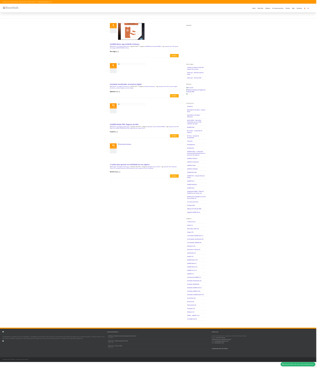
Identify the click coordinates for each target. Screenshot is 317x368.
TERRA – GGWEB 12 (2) (193, 315)
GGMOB (118, 48)
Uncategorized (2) (192, 319)
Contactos (190, 141)
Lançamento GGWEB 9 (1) (194, 277)
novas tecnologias (129, 88)
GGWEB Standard (192, 184)
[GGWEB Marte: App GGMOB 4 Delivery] (131, 31)
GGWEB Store (190, 188)
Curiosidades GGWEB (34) (194, 242)
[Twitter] (214, 352)
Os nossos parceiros (192, 202)
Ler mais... (174, 55)
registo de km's (141, 128)
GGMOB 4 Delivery (124, 48)
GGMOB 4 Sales (191, 165)
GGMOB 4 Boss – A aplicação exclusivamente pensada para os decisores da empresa (196, 153)
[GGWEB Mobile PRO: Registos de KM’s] (131, 111)
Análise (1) (190, 225)
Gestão (158, 166)
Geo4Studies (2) (191, 253)
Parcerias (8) (190, 301)
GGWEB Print (190, 181)
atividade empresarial (121, 168)
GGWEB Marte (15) (192, 267)
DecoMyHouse (191, 144)
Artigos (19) (190, 232)
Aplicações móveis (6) (193, 228)
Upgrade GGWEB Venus (193, 212)
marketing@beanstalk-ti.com (44, 2)
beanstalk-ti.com (219, 343)
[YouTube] (216, 352)
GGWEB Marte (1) (192, 263)
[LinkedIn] (218, 352)
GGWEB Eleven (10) (192, 260)
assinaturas (112, 88)
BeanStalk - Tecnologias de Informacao (120, 46)
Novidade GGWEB (156, 46)
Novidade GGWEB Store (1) (194, 287)
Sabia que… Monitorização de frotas (118, 341)
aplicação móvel (168, 46)
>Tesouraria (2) (191, 222)
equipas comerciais (143, 168)
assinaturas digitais (120, 88)
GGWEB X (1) (190, 274)
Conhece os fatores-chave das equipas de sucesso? (122, 336)
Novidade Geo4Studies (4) (194, 280)
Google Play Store (134, 128)
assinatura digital (173, 86)
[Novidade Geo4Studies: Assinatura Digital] (131, 71)
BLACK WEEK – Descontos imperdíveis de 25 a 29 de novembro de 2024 (194, 122)
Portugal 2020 (191, 205)
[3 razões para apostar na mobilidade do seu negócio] (131, 151)
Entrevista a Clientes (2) (193, 249)
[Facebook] (212, 352)
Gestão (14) (190, 256)
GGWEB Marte (148, 46)
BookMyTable (190, 127)
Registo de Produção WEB (194, 209)
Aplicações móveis (152, 126)
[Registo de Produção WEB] (196, 91)
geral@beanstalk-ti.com (221, 341)
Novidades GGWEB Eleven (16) (195, 294)
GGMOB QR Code (192, 172)
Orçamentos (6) (191, 298)
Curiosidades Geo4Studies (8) (195, 239)
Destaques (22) (191, 246)
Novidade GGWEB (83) (193, 284)
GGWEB (117, 128)
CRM (128, 168)
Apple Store (112, 128)
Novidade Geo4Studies (149, 86)
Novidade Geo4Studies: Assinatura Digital (125, 84)
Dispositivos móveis (133, 168)
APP (174, 46)
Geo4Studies (190, 148)
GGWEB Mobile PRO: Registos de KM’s (124, 124)
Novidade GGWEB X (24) (193, 291)
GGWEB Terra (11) (192, 270)
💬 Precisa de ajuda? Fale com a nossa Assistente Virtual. (298, 364)
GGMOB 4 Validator (192, 169)
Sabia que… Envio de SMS (194, 78)
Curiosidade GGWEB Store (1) (195, 235)
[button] (311, 8)
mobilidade (150, 168)
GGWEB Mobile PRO (124, 128)
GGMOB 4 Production (193, 162)
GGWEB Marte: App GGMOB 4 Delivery (124, 44)
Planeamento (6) (191, 305)
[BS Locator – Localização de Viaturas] (190, 88)
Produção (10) (191, 308)
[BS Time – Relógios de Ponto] (189, 96)
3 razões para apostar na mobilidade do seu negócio (130, 164)
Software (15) (190, 312)
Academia (190, 106)
